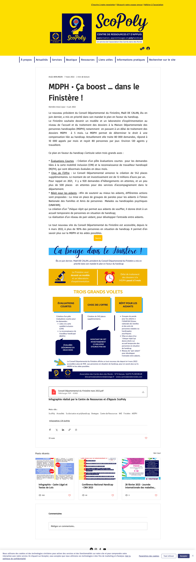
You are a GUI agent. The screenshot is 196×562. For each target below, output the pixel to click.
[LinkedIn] (91, 549)
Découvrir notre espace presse (130, 4)
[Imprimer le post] (76, 429)
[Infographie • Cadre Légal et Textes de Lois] (54, 469)
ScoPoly (52, 413)
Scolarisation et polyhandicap (78, 413)
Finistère (127, 413)
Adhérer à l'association (153, 4)
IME (120, 413)
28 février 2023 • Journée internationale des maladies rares (139, 486)
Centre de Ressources (108, 413)
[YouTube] (104, 549)
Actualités (60, 413)
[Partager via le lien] (69, 429)
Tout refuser (169, 556)
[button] (142, 48)
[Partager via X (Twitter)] (56, 429)
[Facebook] (100, 549)
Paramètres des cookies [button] (149, 556)
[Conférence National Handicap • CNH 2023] (98, 469)
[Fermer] (192, 556)
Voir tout (157, 453)
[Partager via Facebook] (50, 429)
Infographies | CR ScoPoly (59, 421)
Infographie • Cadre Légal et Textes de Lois (53, 486)
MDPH (134, 413)
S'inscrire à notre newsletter (103, 4)
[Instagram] (95, 549)
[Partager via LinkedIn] (63, 429)
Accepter (183, 556)
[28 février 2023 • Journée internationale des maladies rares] (141, 469)
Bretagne (95, 413)
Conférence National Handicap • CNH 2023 (97, 486)
